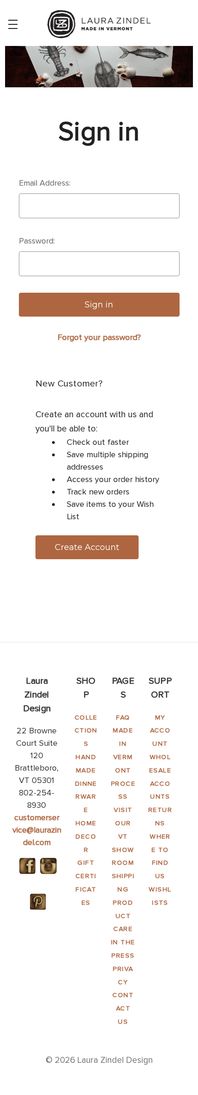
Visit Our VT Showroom (123, 836)
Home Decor (86, 836)
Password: (37, 241)
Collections (86, 731)
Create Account (87, 547)
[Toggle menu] (12, 24)
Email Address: (44, 183)
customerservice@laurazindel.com (36, 829)
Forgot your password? (99, 337)
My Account (160, 731)
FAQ (123, 717)
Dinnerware (86, 797)
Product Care (123, 916)
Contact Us (123, 1008)
